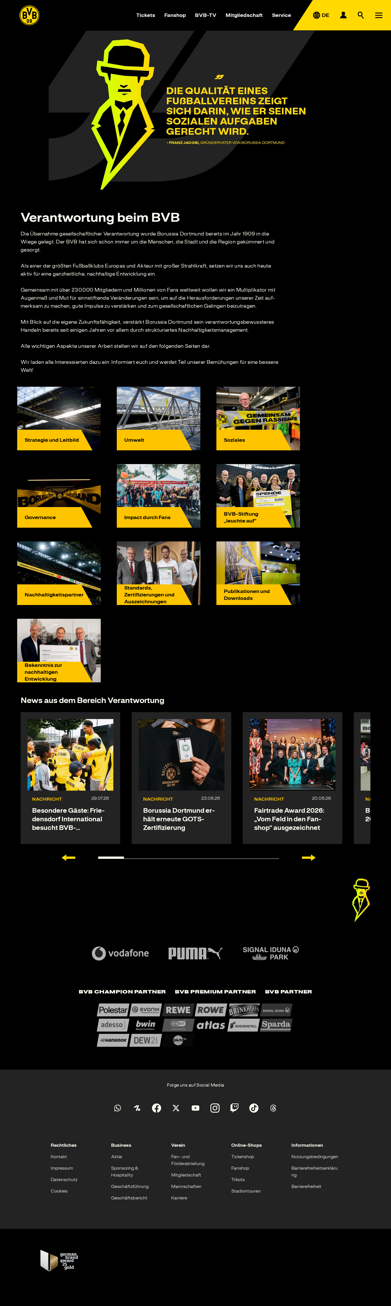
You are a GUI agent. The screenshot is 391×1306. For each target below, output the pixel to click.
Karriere (179, 1198)
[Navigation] (378, 15)
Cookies (59, 1191)
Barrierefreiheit (306, 1186)
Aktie (116, 1157)
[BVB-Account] (343, 15)
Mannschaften (186, 1186)
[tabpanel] (195, 1025)
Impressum (62, 1168)
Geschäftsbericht (129, 1198)
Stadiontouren (246, 1191)
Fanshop (175, 15)
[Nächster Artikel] (309, 858)
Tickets (145, 15)
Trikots (238, 1180)
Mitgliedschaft (244, 15)
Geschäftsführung (130, 1186)
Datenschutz (64, 1180)
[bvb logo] (29, 15)
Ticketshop (242, 1157)
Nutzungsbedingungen (314, 1157)
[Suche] (361, 15)
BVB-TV (205, 15)
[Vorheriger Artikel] (68, 858)
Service (281, 15)
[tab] (122, 992)
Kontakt (59, 1157)
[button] (361, 900)
